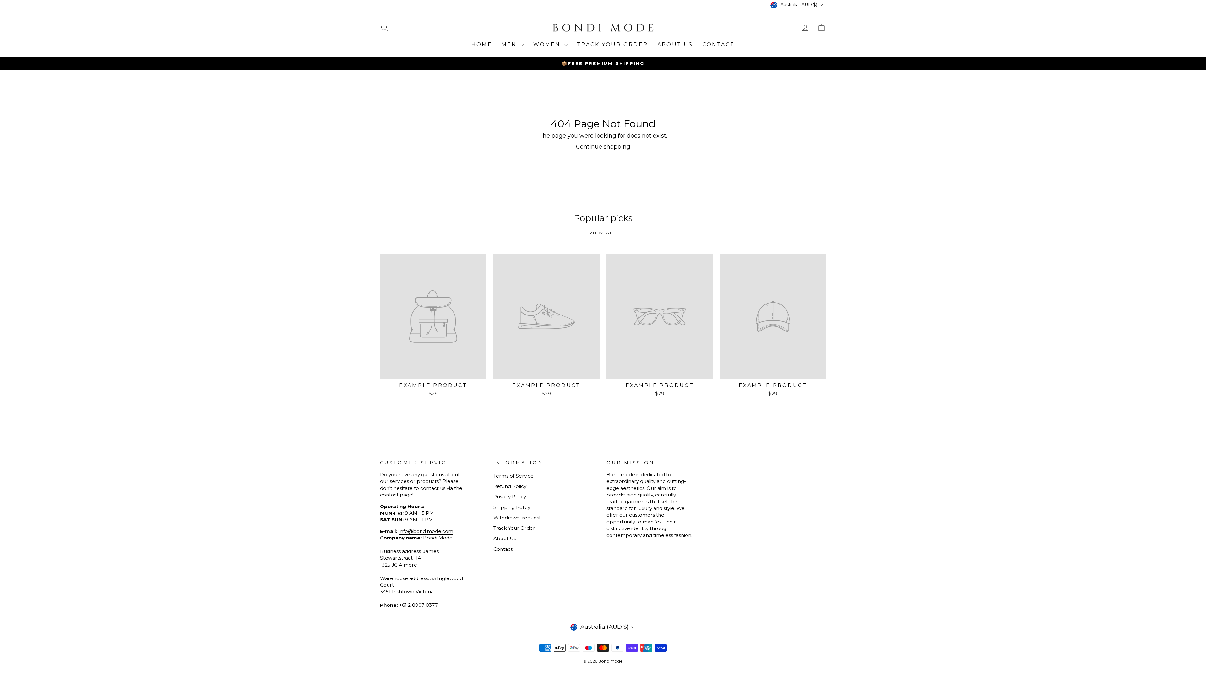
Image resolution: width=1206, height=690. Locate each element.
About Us (675, 44)
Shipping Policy (511, 507)
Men (510, 44)
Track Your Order (514, 528)
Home (481, 44)
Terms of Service (513, 476)
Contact (719, 44)
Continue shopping (603, 146)
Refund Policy (509, 486)
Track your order (612, 44)
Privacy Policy (509, 497)
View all (603, 232)
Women (548, 44)
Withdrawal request (517, 518)
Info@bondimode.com (426, 531)
